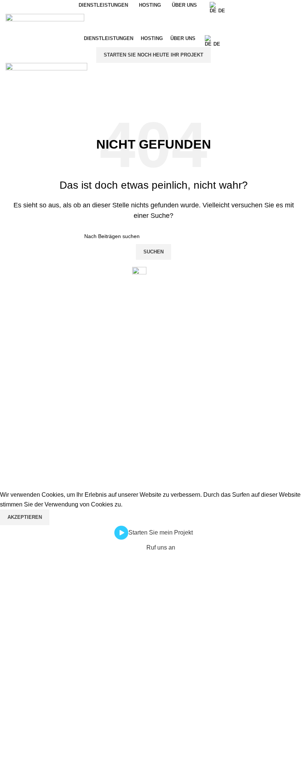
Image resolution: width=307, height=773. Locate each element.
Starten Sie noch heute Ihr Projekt (153, 55)
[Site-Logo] (45, 23)
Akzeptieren (24, 517)
